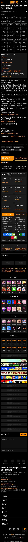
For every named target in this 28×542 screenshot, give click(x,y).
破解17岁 (24, 35)
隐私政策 (12, 541)
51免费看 (10, 35)
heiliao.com (18, 181)
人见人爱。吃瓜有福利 (15, 150)
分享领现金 (4, 153)
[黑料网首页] (14, 2)
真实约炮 (10, 17)
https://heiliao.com (7, 62)
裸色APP (24, 49)
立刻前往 (17, 199)
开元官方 (24, 24)
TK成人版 (24, 39)
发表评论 (23, 434)
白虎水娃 (4, 150)
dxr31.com (18, 191)
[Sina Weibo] (12, 237)
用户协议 (6, 541)
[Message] (15, 237)
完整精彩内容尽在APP (7, 158)
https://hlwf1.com (5, 479)
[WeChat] (13, 234)
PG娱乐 (17, 24)
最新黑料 (3, 14)
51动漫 (17, 49)
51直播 (17, 28)
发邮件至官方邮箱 (20, 214)
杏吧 (4, 49)
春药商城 (17, 17)
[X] (17, 234)
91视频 (10, 49)
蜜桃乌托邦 (24, 32)
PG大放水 (24, 28)
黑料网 (9, 147)
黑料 (3, 147)
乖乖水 (24, 17)
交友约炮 (4, 17)
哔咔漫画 (24, 46)
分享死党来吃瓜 (22, 158)
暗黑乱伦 (17, 35)
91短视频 (10, 39)
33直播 (3, 32)
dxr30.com (5, 191)
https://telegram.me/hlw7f (8, 121)
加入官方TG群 (7, 214)
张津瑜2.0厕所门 (18, 147)
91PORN (17, 39)
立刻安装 (4, 200)
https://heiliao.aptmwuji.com (9, 488)
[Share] (4, 234)
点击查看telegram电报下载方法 (9, 141)
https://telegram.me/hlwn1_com (9, 114)
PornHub (4, 42)
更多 (24, 255)
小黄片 (17, 46)
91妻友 (24, 42)
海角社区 (4, 39)
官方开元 (24, 21)
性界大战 (10, 32)
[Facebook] (7, 234)
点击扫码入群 (19, 209)
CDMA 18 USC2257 (19, 541)
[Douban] (20, 234)
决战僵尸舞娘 (17, 32)
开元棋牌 (17, 21)
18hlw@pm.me (6, 76)
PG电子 (4, 24)
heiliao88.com (5, 68)
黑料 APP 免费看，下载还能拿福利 (11, 71)
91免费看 (3, 35)
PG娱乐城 (3, 21)
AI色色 (10, 46)
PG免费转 (10, 28)
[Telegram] (10, 234)
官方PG (10, 21)
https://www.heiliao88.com (8, 485)
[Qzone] (23, 234)
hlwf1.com (4, 57)
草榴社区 (4, 46)
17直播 (10, 24)
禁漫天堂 (17, 42)
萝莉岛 (10, 42)
